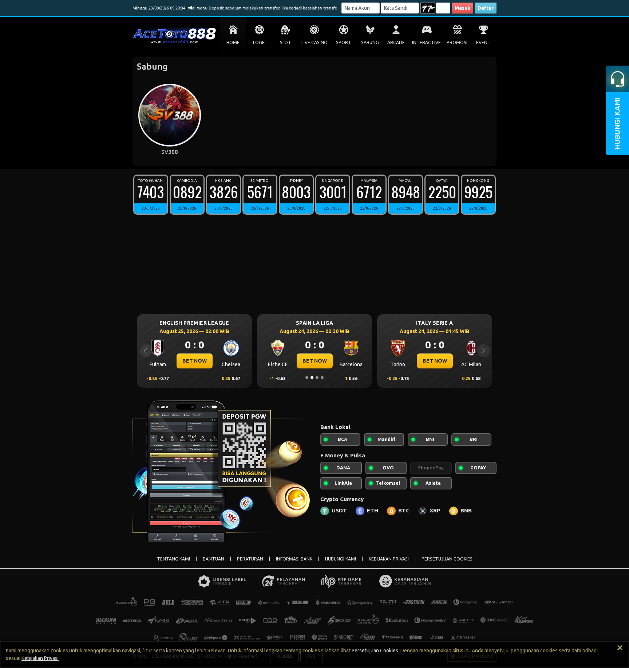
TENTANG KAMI (173, 558)
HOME (233, 42)
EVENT (483, 42)
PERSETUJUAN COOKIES (447, 558)
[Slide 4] (322, 377)
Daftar (486, 8)
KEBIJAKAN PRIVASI (389, 558)
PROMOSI (457, 42)
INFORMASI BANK (294, 558)
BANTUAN (213, 558)
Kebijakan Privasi (40, 658)
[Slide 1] (306, 377)
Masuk (462, 8)
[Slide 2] (311, 377)
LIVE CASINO (314, 42)
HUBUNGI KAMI (340, 558)
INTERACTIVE (426, 42)
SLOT (285, 42)
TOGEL (259, 42)
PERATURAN (250, 558)
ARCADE (396, 42)
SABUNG (370, 42)
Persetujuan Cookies (375, 650)
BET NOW (194, 361)
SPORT (343, 42)
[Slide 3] (317, 377)
